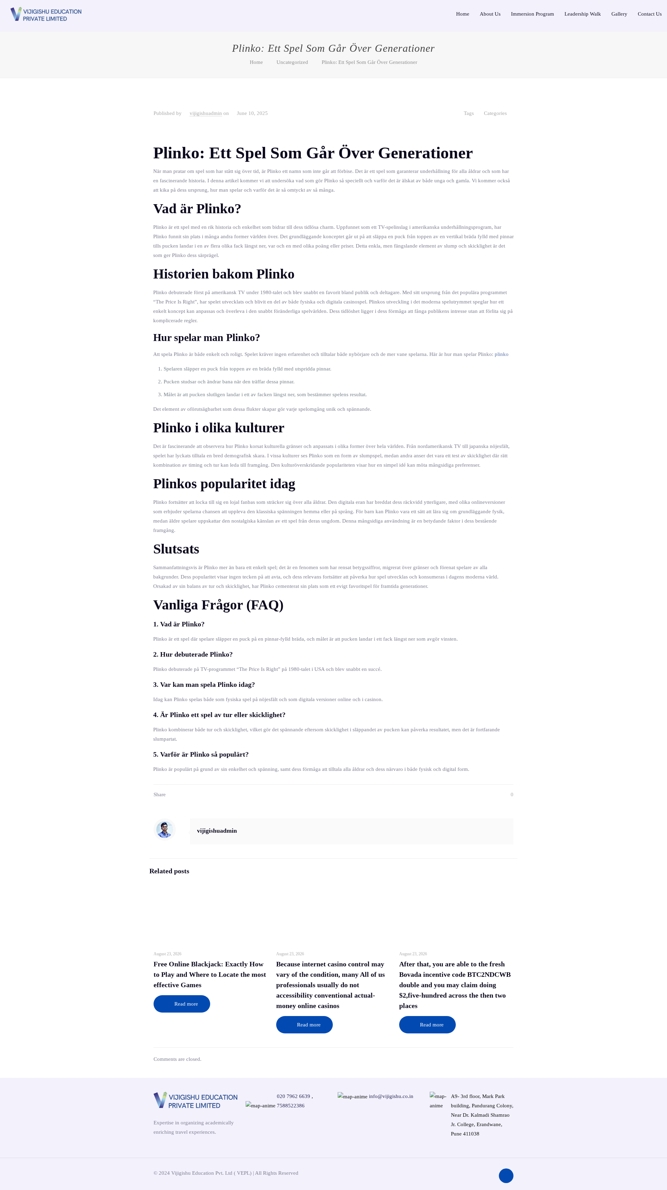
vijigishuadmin (206, 113)
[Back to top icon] (506, 1175)
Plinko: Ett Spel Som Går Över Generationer (369, 62)
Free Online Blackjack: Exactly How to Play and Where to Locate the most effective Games (210, 974)
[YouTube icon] (477, 1172)
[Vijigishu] (46, 13)
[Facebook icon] (467, 1172)
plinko (502, 354)
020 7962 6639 (293, 1096)
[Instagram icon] (456, 1172)
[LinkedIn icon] (488, 1172)
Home (256, 62)
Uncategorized (292, 62)
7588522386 (291, 1105)
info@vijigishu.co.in (391, 1096)
